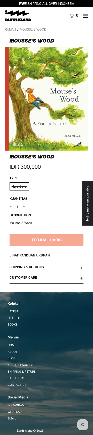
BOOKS (13, 324)
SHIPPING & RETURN (22, 371)
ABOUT (13, 351)
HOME (12, 345)
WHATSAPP (16, 411)
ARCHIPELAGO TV (20, 365)
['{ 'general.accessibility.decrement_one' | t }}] (11, 206)
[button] (46, 99)
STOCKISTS (16, 378)
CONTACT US (17, 384)
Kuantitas (18, 199)
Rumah (10, 29)
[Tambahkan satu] (24, 206)
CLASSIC (14, 318)
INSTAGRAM (16, 405)
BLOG (12, 358)
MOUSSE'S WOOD (33, 29)
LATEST (13, 311)
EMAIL (12, 418)
